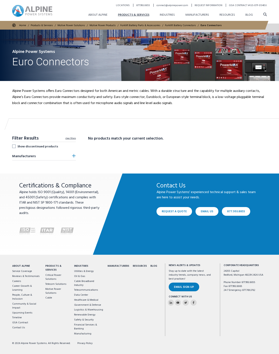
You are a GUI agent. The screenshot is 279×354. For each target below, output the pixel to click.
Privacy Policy (85, 343)
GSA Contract (20, 322)
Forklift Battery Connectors (180, 25)
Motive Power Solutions (71, 25)
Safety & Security (84, 320)
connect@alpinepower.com (173, 5)
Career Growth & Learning (22, 288)
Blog (249, 14)
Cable (48, 298)
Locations (123, 5)
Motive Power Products (103, 25)
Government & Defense (87, 305)
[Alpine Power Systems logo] (32, 11)
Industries (167, 14)
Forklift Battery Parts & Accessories (140, 25)
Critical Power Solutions (53, 277)
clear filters (70, 138)
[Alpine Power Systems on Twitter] (186, 303)
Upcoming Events (22, 313)
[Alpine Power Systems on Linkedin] (171, 303)
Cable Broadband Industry (84, 283)
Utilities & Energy (84, 271)
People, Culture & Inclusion (22, 297)
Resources (227, 14)
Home (22, 25)
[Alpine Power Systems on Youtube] (178, 303)
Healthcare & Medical (86, 300)
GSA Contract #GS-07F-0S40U (248, 5)
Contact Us (18, 327)
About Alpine (97, 14)
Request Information (209, 5)
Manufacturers (197, 14)
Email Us (207, 211)
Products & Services (133, 14)
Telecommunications (86, 290)
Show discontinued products (37, 146)
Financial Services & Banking (85, 327)
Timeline (17, 317)
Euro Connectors (211, 25)
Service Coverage (22, 271)
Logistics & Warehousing (88, 310)
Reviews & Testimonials (26, 276)
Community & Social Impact (24, 306)
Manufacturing (82, 334)
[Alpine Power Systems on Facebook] (194, 303)
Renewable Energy (84, 315)
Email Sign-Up (184, 287)
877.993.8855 (143, 5)
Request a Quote (174, 211)
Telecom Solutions (55, 284)
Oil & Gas (79, 276)
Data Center (81, 295)
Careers (16, 281)
